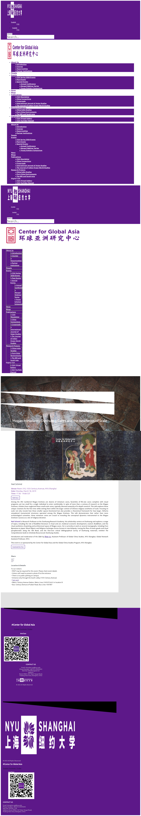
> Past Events (20, 79)
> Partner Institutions (23, 71)
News (13, 90)
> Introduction (21, 64)
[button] (59, 558)
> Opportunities (21, 69)
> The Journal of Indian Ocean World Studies (32, 105)
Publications (16, 95)
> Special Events (21, 82)
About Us (15, 62)
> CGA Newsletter (22, 97)
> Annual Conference (27, 84)
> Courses (19, 66)
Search (9, 34)
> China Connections (23, 99)
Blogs (13, 92)
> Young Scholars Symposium (30, 88)
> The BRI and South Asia (25, 114)
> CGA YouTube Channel (24, 121)
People (14, 73)
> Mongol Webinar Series (29, 86)
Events (14, 75)
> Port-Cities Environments (26, 112)
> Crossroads (20, 101)
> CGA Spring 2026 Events (25, 77)
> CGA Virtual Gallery (23, 118)
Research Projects (18, 108)
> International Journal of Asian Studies (31, 103)
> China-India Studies (23, 110)
